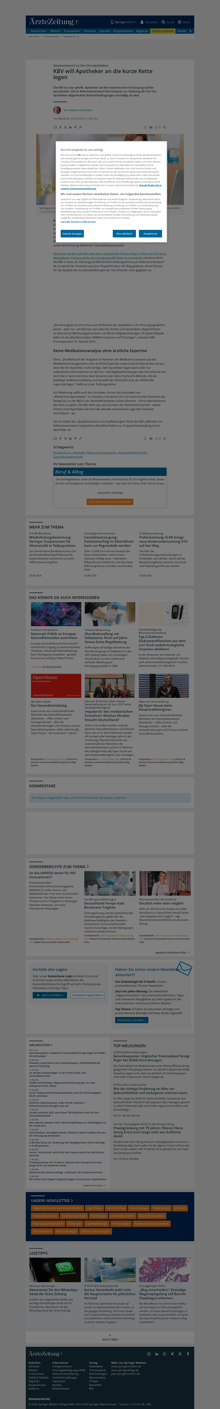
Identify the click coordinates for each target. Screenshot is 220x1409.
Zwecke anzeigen (72, 233)
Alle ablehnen (124, 233)
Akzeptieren (150, 233)
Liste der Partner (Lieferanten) (78, 221)
